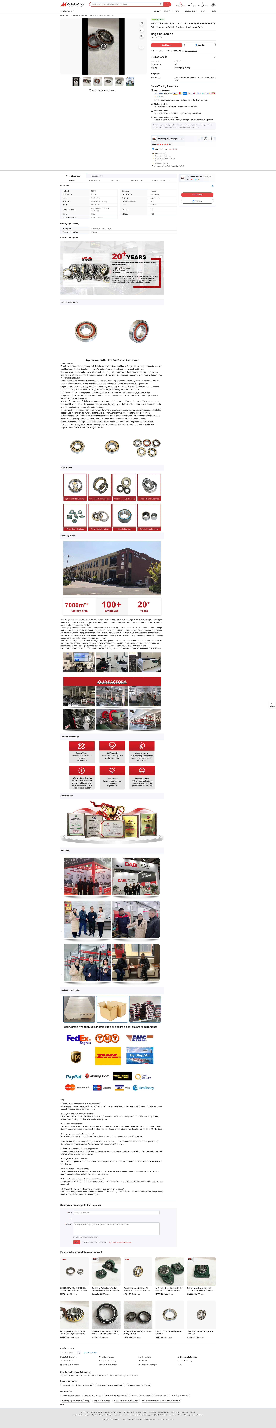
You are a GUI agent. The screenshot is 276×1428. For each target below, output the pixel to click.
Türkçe (180, 1415)
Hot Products (85, 1412)
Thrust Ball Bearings (106, 1357)
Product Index (175, 1412)
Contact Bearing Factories (71, 1396)
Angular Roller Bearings (102, 1401)
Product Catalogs (91, 1352)
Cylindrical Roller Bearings (69, 1365)
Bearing (92, 15)
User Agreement (150, 1419)
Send (76, 1242)
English (87, 1415)
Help (177, 11)
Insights (192, 1412)
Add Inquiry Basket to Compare (104, 90)
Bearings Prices (161, 1396)
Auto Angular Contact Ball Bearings (126, 1401)
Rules (214, 11)
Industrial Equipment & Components (76, 15)
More (62, 1405)
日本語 (162, 1415)
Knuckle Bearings (144, 1357)
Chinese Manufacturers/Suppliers (112, 1412)
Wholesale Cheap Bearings (179, 1396)
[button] (169, 180)
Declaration (160, 1419)
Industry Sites (152, 1412)
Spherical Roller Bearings (107, 1365)
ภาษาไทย (173, 1415)
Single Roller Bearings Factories (115, 1396)
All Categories (67, 11)
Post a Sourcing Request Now (120, 1242)
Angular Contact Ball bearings (187, 1357)
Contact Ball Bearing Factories (141, 1396)
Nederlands (142, 1415)
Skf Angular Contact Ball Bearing (139, 1385)
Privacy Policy (170, 1419)
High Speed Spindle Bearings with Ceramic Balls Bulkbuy (161, 1401)
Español (94, 1415)
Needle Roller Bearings (67, 1357)
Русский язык (119, 1415)
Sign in (213, 6)
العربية (149, 1415)
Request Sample (191, 51)
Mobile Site (185, 1412)
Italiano (127, 1415)
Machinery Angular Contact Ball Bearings (75, 1401)
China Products (95, 1412)
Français (109, 1415)
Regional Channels (163, 1412)
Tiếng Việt (187, 1415)
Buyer (166, 11)
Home (62, 15)
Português (102, 1415)
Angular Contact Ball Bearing (105, 15)
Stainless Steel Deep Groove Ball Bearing (110, 1385)
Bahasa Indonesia (198, 1415)
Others (179, 1365)
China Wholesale (129, 1412)
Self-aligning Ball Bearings (107, 1361)
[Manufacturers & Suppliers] (72, 4)
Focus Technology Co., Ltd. (124, 1419)
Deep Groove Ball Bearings (147, 1365)
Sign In (154, 166)
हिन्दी (167, 1415)
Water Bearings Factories (92, 1396)
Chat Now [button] (201, 45)
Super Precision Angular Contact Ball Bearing (77, 1385)
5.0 (188, 179)
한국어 (155, 1415)
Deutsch (134, 1415)
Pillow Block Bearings (145, 1361)
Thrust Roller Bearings (67, 1361)
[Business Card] (212, 185)
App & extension (189, 11)
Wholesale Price (141, 1412)
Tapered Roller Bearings (185, 1361)
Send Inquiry (167, 45)
